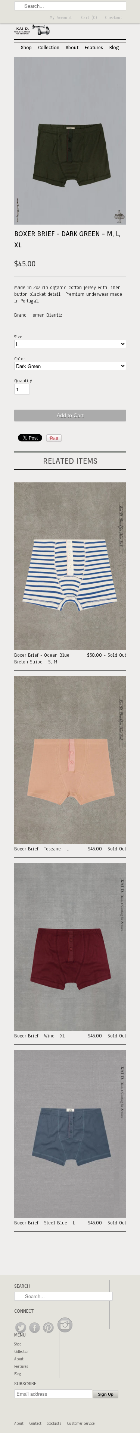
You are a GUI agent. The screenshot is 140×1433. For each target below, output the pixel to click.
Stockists (54, 1423)
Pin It (54, 438)
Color (19, 359)
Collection (48, 47)
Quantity (23, 381)
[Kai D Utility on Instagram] (65, 1333)
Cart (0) (89, 17)
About (72, 47)
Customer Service (80, 1423)
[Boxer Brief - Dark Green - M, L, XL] (70, 223)
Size (18, 337)
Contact (35, 1423)
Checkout (113, 17)
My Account (61, 17)
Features (94, 47)
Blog (114, 47)
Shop (26, 47)
